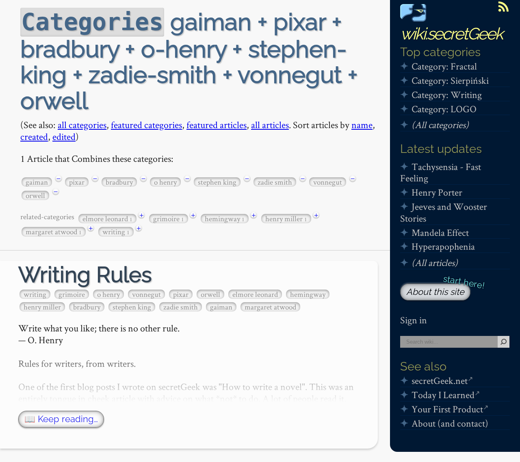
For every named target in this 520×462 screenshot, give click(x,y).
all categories (82, 124)
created (34, 136)
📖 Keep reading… (61, 419)
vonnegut (327, 182)
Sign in (413, 320)
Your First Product (447, 409)
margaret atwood (54, 231)
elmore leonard (107, 218)
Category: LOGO (444, 108)
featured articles (216, 124)
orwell (35, 195)
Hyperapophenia (443, 246)
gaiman (37, 182)
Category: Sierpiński (450, 80)
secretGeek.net (440, 380)
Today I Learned (443, 394)
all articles (270, 124)
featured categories (146, 124)
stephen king (217, 182)
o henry (165, 182)
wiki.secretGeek (451, 33)
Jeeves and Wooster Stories (443, 212)
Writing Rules (85, 274)
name (362, 124)
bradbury (119, 182)
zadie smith (275, 182)
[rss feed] (503, 6)
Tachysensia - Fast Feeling (440, 172)
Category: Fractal (444, 66)
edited (64, 136)
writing (116, 231)
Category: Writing (447, 94)
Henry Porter (437, 192)
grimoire (168, 218)
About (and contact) (450, 423)
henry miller (286, 218)
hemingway (225, 218)
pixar (76, 182)
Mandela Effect (440, 232)
